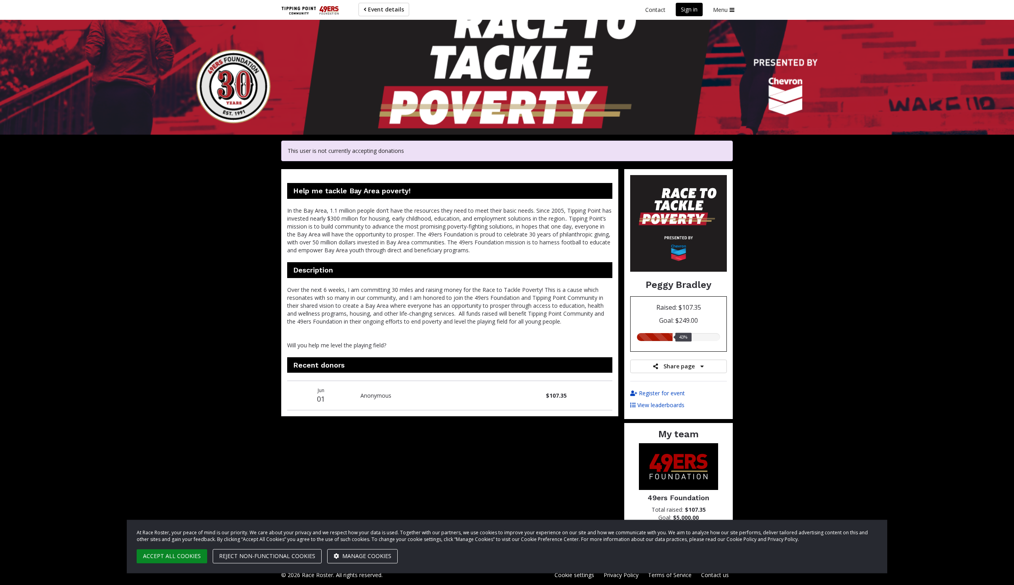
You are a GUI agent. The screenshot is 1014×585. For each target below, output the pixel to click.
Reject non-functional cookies (267, 556)
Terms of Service (670, 575)
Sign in (689, 9)
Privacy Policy (621, 575)
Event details (385, 9)
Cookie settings (574, 575)
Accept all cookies (172, 556)
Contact (655, 9)
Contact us (715, 575)
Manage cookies (366, 556)
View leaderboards (660, 405)
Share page (679, 366)
